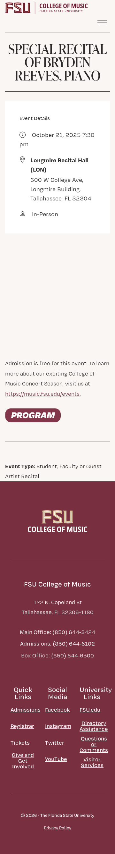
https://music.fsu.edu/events (42, 393)
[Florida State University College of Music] (46, 7)
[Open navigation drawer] (102, 22)
